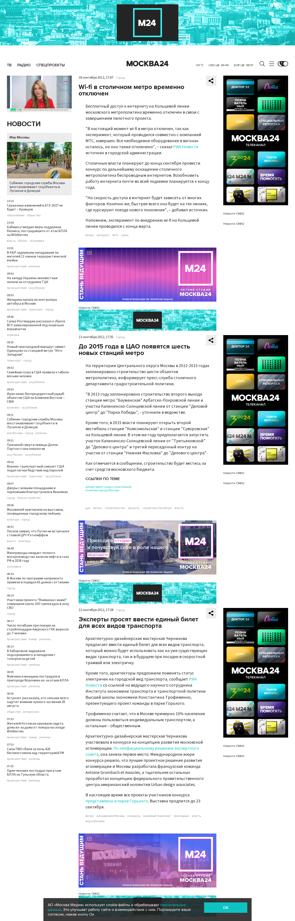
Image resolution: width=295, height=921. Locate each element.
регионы (34, 266)
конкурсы (133, 816)
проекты (134, 508)
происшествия (17, 266)
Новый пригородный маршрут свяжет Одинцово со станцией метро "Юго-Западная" (36, 350)
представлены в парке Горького (117, 801)
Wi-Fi (115, 235)
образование (16, 215)
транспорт (36, 309)
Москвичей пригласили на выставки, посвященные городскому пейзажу (35, 511)
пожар (33, 639)
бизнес (23, 240)
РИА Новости (185, 147)
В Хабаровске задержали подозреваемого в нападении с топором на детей (31, 655)
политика (13, 335)
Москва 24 (147, 63)
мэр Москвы (15, 433)
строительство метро (157, 508)
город (49, 309)
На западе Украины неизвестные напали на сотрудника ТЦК (32, 280)
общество (34, 215)
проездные (181, 816)
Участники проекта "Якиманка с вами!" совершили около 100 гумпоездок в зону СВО (38, 604)
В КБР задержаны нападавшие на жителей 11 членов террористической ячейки (36, 256)
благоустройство (29, 497)
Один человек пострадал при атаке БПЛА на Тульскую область (34, 772)
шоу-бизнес (15, 454)
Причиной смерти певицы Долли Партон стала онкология (32, 446)
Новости (24, 124)
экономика (37, 240)
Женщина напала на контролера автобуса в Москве (32, 301)
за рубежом (36, 288)
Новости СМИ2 (89, 308)
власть (11, 240)
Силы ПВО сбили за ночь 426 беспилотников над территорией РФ (35, 751)
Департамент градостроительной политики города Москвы (108, 489)
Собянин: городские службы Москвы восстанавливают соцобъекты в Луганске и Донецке (37, 187)
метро (90, 235)
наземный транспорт (157, 816)
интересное (31, 711)
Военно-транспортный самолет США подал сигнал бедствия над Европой (35, 468)
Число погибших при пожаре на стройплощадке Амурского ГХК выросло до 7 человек (38, 629)
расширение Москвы (111, 816)
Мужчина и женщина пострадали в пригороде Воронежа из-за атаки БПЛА (37, 678)
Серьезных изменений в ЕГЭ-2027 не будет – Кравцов (35, 207)
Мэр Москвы (20, 137)
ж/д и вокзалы (95, 821)
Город (120, 78)
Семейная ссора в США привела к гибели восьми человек (38, 374)
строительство (115, 508)
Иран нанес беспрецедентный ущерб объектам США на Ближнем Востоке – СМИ (36, 397)
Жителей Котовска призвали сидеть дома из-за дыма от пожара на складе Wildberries (36, 727)
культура (13, 519)
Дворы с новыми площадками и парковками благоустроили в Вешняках (37, 490)
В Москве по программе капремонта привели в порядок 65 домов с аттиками (38, 580)
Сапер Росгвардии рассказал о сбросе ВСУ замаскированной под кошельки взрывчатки (36, 325)
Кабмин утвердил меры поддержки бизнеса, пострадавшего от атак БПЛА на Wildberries (37, 231)
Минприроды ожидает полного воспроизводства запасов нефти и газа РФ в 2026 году (38, 556)
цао (88, 508)
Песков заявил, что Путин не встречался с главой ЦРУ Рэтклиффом (38, 533)
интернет (103, 235)
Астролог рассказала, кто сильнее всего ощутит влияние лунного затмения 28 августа (38, 702)
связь (125, 235)
